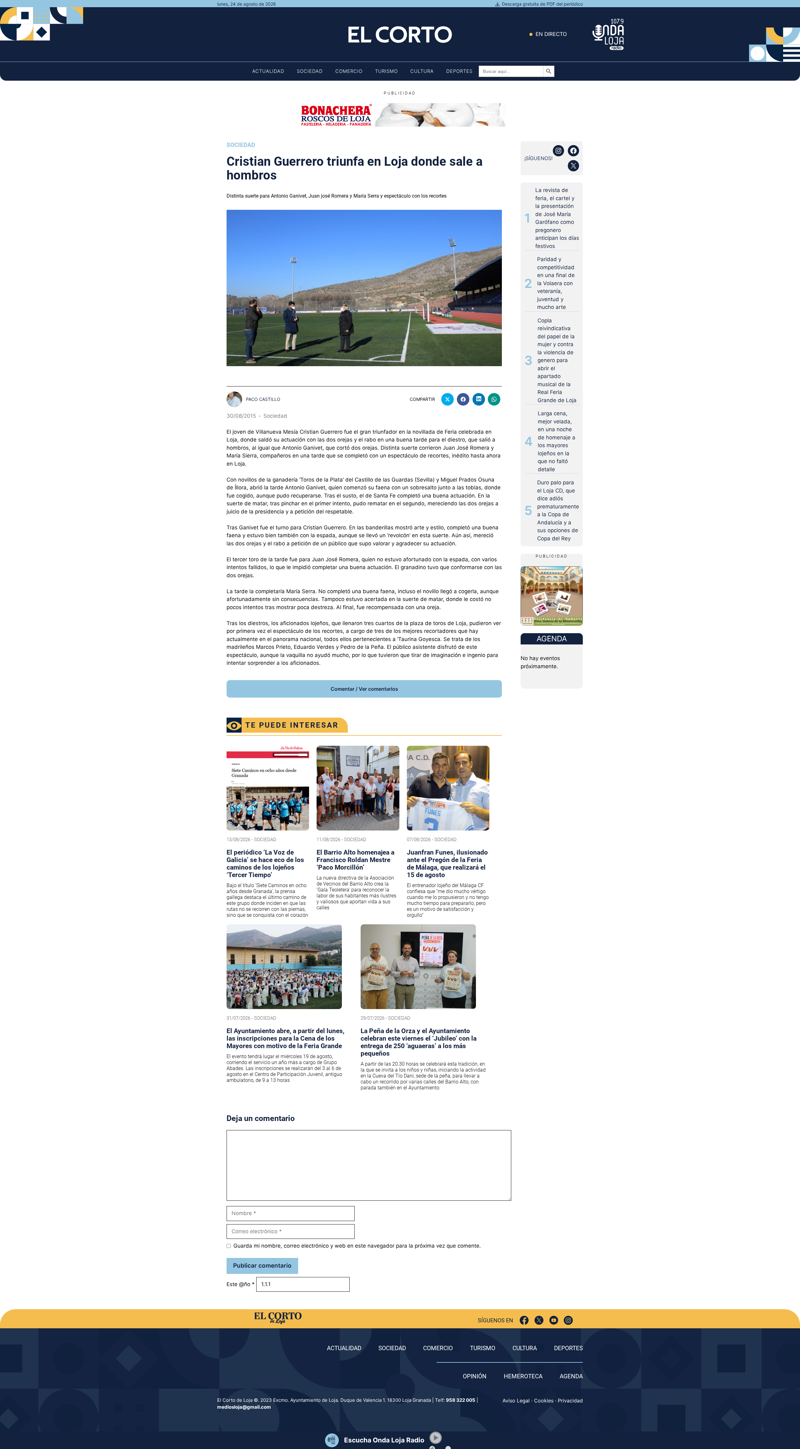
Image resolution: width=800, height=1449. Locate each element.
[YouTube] (553, 1320)
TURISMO (482, 1348)
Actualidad (268, 71)
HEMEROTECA (523, 1376)
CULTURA (524, 1348)
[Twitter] (539, 1320)
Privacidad (570, 1400)
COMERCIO (438, 1348)
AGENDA (571, 1376)
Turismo (386, 71)
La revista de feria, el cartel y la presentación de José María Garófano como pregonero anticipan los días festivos (557, 218)
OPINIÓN (475, 1376)
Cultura (422, 71)
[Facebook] (524, 1320)
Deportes (459, 71)
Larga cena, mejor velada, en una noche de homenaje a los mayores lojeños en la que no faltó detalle (556, 441)
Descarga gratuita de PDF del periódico (542, 4)
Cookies (543, 1400)
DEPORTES (568, 1348)
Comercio (348, 71)
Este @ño (241, 1284)
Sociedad (310, 71)
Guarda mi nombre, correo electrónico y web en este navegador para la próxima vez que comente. (357, 1246)
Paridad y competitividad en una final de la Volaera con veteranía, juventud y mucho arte (556, 283)
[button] (435, 1437)
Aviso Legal (516, 1400)
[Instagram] (568, 1320)
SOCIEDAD (392, 1348)
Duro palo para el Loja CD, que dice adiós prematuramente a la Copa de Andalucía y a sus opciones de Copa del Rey (558, 510)
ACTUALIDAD (344, 1348)
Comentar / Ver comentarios (364, 689)
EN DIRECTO (551, 34)
